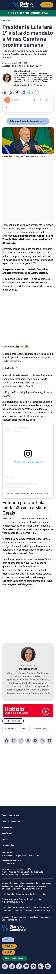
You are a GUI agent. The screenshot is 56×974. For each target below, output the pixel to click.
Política (6, 20)
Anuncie (9, 946)
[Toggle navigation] (6, 5)
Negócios (7, 834)
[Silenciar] (6, 107)
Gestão (5, 840)
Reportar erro (14, 721)
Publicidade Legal (14, 958)
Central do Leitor (11, 822)
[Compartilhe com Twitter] (11, 92)
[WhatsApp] (42, 741)
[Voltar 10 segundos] (34, 100)
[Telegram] (35, 741)
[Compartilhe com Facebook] (4, 92)
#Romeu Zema (40, 728)
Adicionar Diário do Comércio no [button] (26, 122)
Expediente (6, 917)
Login (8, 940)
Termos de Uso (19, 917)
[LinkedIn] (50, 741)
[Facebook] (7, 741)
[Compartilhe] (36, 92)
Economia (7, 828)
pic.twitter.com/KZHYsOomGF (17, 386)
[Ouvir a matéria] (7, 100)
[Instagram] (14, 741)
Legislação (8, 846)
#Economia (10, 728)
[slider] (28, 112)
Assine (46, 5)
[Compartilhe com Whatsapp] (30, 92)
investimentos (19, 273)
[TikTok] (21, 741)
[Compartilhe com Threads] (17, 92)
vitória (5, 533)
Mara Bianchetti (28, 668)
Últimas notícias (10, 816)
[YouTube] (28, 741)
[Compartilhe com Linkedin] (23, 92)
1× (47, 100)
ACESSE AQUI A (28, 13)
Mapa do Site (15, 920)
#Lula (24, 728)
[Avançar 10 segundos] (40, 100)
